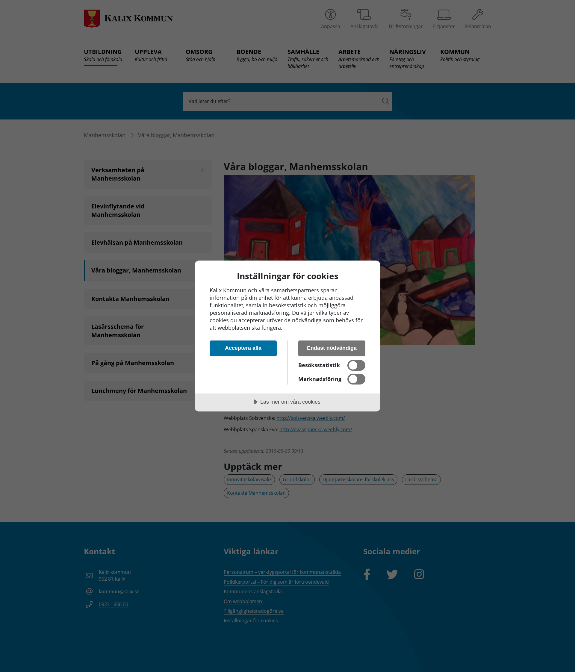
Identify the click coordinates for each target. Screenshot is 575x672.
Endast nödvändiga (332, 348)
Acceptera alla (243, 348)
